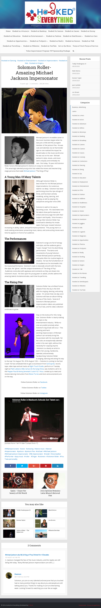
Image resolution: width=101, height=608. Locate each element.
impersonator (11, 451)
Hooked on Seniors (72, 41)
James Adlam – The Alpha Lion (22, 531)
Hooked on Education (12, 36)
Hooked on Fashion (53, 36)
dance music (40, 449)
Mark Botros (52, 510)
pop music (19, 456)
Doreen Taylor (20, 520)
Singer (34, 456)
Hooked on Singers (36, 63)
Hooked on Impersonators (48, 61)
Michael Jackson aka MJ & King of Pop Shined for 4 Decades (27, 555)
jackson (21, 451)
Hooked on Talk (88, 41)
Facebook (43, 382)
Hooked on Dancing (8, 61)
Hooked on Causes (72, 31)
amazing (30, 449)
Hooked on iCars (91, 36)
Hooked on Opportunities (17, 41)
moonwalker (56, 454)
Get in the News (64, 46)
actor (23, 449)
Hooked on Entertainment (32, 36)
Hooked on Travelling (11, 46)
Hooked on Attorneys (20, 31)
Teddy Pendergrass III (23, 510)
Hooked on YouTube (49, 46)
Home (8, 31)
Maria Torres (34, 374)
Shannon (17, 574)
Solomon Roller (53, 456)
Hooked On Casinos (55, 31)
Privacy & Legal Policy (93, 605)
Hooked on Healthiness (72, 36)
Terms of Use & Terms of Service (85, 46)
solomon (42, 456)
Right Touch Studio (36, 366)
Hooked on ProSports (38, 41)
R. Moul (31, 605)
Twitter (43, 388)
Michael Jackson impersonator (17, 454)
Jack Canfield (76, 85)
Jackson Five (30, 451)
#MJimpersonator (12, 449)
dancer (49, 449)
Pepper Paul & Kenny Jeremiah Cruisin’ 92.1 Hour (25, 371)
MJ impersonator (36, 454)
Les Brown (52, 520)
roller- (27, 456)
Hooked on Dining (88, 31)
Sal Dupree (50, 364)
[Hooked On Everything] (50, 12)
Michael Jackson (30, 171)
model (47, 454)
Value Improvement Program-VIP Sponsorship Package (48, 51)
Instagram (44, 393)
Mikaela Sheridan (54, 530)
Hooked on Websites (31, 46)
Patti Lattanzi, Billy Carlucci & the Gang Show (27, 369)
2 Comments (34, 84)
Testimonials (82, 605)
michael (40, 451)
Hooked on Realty (57, 41)
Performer (10, 456)
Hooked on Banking (38, 31)
